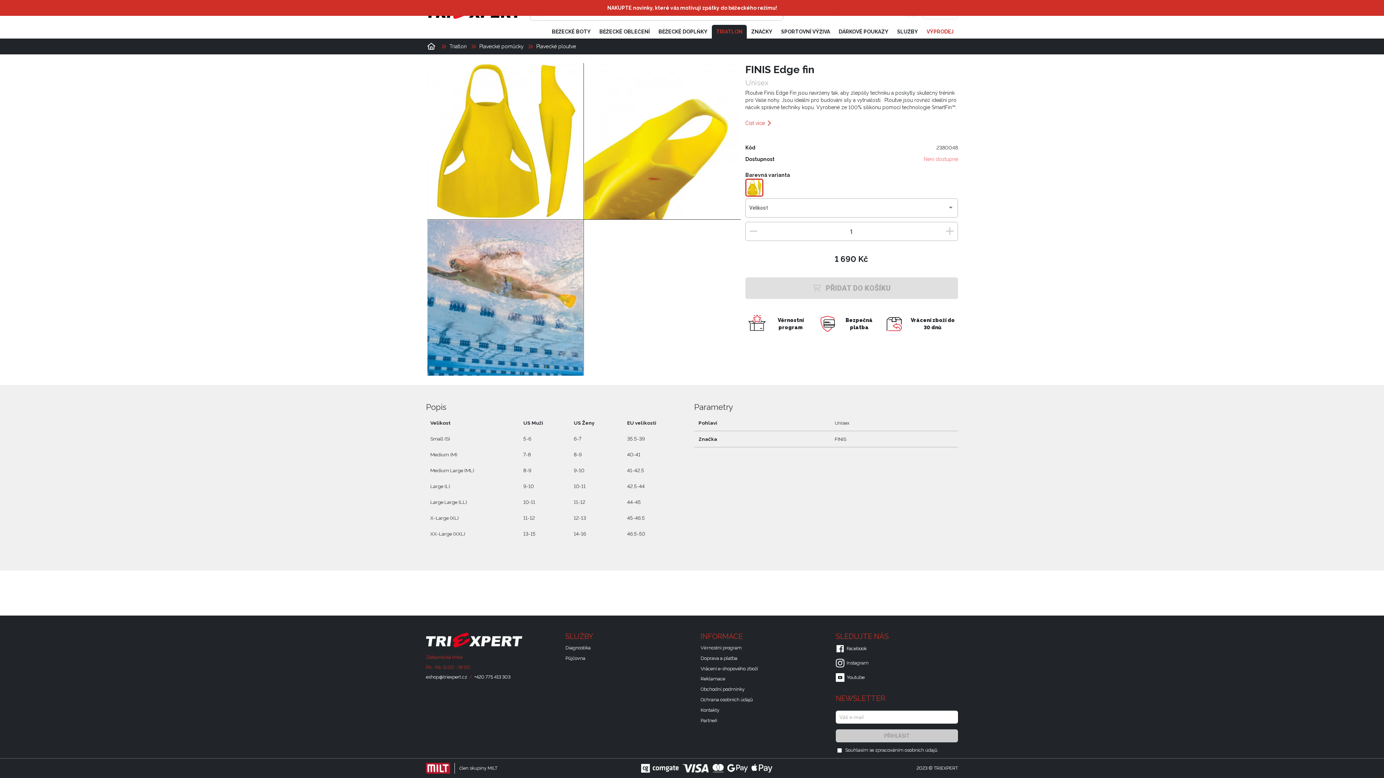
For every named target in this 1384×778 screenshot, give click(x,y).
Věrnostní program (721, 647)
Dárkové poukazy (863, 32)
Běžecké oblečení (624, 32)
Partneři (709, 720)
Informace (723, 636)
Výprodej (940, 32)
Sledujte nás (863, 636)
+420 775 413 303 (492, 677)
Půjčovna (575, 658)
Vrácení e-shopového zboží (729, 668)
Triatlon (729, 32)
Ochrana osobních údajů (727, 699)
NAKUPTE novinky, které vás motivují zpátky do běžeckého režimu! (692, 8)
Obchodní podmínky (723, 689)
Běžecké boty (571, 32)
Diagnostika (578, 647)
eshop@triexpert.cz (446, 677)
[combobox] (851, 211)
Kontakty (710, 710)
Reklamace (713, 678)
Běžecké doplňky (682, 32)
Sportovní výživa (805, 32)
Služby (907, 32)
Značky (761, 32)
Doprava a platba (719, 658)
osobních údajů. (922, 750)
